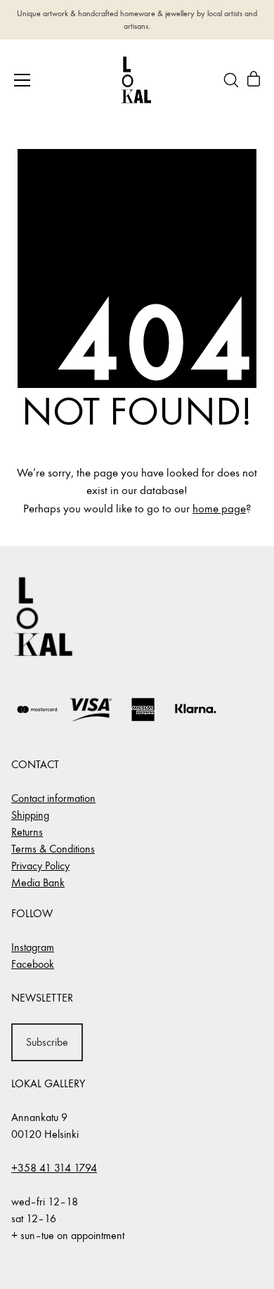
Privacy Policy (40, 865)
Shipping (30, 815)
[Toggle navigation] (22, 80)
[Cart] (253, 80)
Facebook (32, 964)
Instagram (32, 947)
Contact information (53, 798)
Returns (27, 831)
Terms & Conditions (53, 848)
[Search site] (231, 80)
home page (219, 509)
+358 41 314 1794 (54, 1167)
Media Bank (38, 882)
